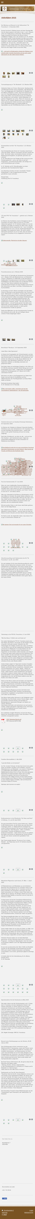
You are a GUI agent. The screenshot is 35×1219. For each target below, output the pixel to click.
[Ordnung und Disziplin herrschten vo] (9, 264)
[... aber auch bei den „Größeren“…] (8, 411)
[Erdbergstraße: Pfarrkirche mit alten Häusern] (17, 249)
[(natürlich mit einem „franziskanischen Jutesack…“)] (22, 410)
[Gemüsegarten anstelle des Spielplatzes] (13, 261)
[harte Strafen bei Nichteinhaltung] (13, 264)
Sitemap (4, 1213)
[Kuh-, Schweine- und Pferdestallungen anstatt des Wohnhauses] (22, 261)
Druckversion (8, 1210)
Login (31, 1210)
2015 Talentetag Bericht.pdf (13, 719)
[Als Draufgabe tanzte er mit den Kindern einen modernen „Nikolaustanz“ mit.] (4, 77)
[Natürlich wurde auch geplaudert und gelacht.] (18, 470)
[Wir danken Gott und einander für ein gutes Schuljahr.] (17, 532)
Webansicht (28, 1212)
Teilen (5, 1198)
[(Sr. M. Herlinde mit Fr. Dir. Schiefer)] (4, 414)
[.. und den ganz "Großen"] (13, 411)
